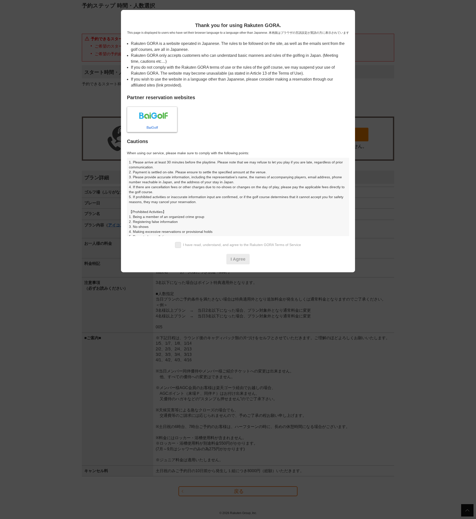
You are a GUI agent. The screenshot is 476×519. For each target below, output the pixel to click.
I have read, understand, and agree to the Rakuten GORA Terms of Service (242, 245)
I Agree (238, 259)
